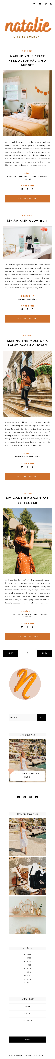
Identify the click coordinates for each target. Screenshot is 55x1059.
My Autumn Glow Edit (27, 220)
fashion (22, 614)
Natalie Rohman (24, 1055)
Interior (22, 177)
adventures (21, 457)
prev (44, 653)
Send (27, 1039)
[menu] (4, 4)
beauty (22, 299)
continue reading (27, 199)
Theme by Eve (39, 1055)
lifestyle (33, 177)
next (10, 653)
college (11, 177)
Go (41, 717)
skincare (32, 299)
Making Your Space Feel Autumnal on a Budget (27, 61)
